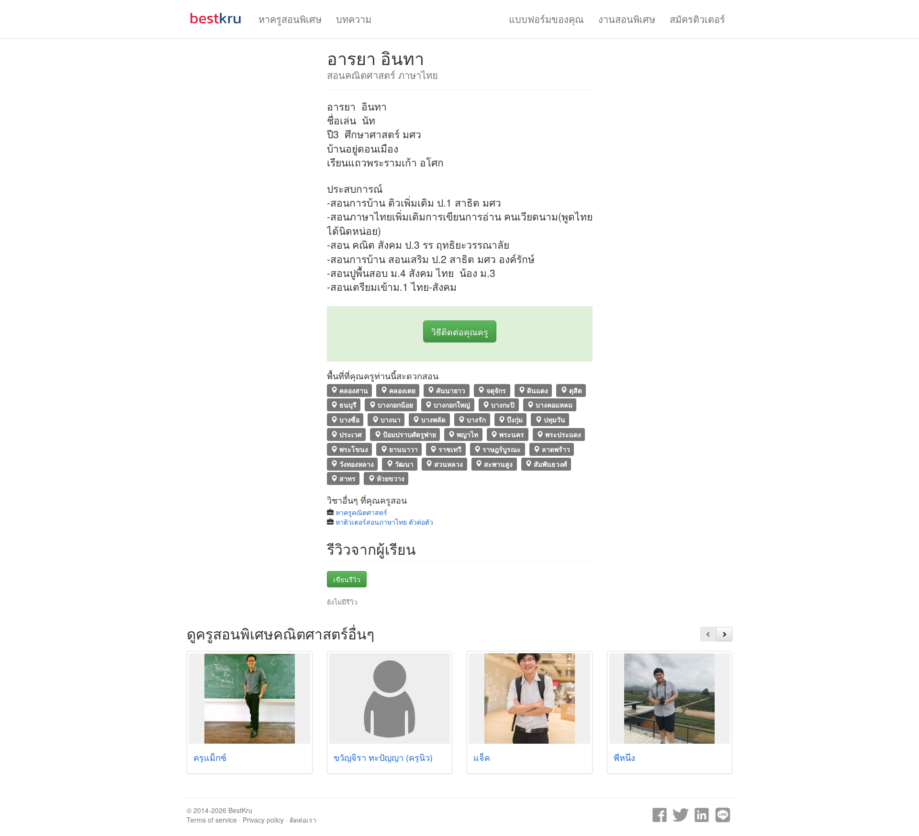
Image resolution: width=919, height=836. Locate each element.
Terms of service (212, 820)
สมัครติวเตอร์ (697, 19)
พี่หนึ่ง (624, 757)
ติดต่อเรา (303, 820)
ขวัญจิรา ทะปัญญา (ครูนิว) (383, 757)
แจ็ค (481, 757)
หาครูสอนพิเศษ (290, 19)
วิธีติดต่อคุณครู (459, 331)
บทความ (353, 19)
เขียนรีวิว (346, 579)
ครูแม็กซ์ (209, 757)
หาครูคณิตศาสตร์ (361, 512)
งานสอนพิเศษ (626, 19)
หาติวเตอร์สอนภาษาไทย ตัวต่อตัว (384, 522)
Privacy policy (263, 820)
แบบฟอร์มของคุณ (546, 19)
